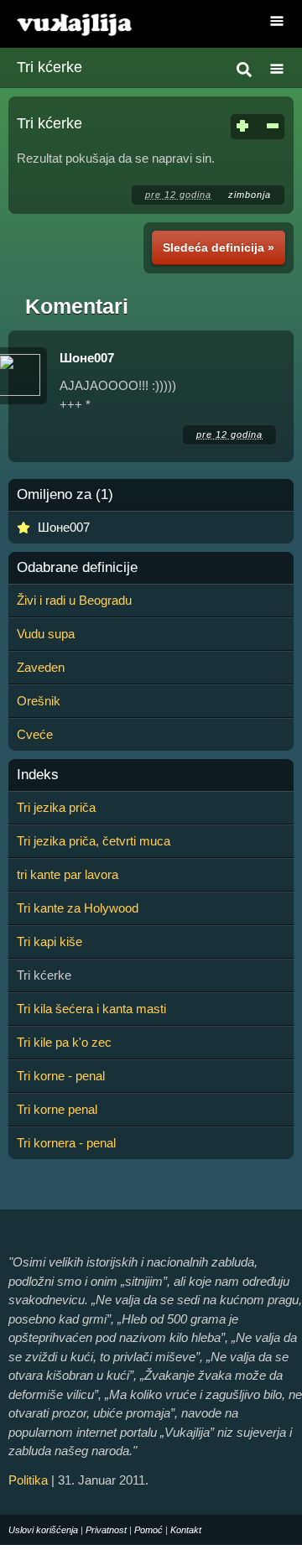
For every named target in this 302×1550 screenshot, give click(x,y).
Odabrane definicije (77, 567)
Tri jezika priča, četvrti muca (93, 841)
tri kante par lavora (67, 874)
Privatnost (106, 1530)
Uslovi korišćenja (43, 1530)
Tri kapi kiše (49, 941)
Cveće (35, 734)
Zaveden (41, 667)
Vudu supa (46, 634)
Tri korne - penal (61, 1076)
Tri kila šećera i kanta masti (91, 1008)
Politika (28, 1480)
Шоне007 (87, 358)
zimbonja (249, 195)
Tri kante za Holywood (77, 908)
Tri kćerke (49, 67)
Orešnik (38, 701)
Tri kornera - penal (66, 1143)
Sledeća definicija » (218, 247)
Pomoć (148, 1530)
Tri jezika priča (56, 807)
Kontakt (185, 1530)
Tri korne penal (57, 1109)
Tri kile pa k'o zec (64, 1042)
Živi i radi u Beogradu (74, 600)
